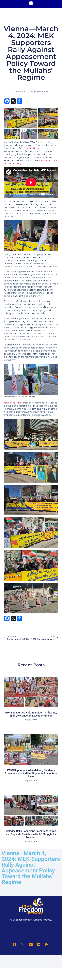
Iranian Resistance (13, 402)
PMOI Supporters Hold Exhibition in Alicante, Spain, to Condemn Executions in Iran (31, 714)
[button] (31, 3)
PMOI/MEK (30, 148)
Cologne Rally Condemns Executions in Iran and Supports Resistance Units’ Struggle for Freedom (31, 834)
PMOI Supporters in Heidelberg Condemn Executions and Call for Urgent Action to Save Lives (31, 773)
